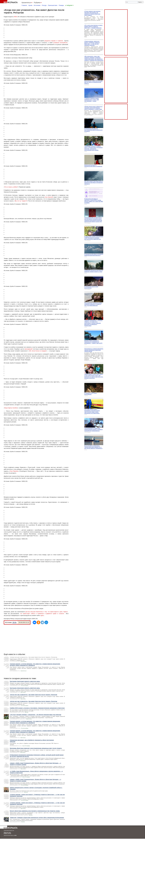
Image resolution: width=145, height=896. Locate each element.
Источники (37, 5)
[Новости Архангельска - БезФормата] (9, 2)
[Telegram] (42, 622)
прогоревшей (28, 349)
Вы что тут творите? (21, 201)
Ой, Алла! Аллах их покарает (37, 351)
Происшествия (52, 5)
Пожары (61, 5)
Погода (44, 5)
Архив (30, 5)
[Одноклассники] (38, 622)
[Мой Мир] (46, 622)
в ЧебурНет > (69, 5)
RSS (16, 835)
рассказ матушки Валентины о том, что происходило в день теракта (46, 611)
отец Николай (49, 197)
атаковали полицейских (60, 42)
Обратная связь (7, 832)
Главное (24, 5)
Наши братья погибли (10, 408)
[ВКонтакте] (34, 622)
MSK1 (15, 16)
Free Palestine (14, 471)
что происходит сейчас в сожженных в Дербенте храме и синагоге (42, 613)
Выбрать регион (7, 833)
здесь (42, 615)
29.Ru (14, 622)
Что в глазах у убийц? (11, 187)
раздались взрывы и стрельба (53, 40)
